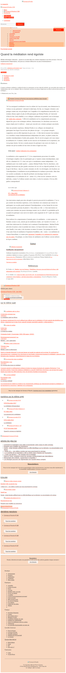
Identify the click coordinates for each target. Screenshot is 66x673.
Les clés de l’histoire (13, 601)
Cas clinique (11, 602)
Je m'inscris (33, 562)
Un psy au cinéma (12, 593)
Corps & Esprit (12, 598)
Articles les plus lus (9, 441)
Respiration (7, 80)
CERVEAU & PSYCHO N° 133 (14, 68)
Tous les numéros (10, 521)
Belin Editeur (11, 642)
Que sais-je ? (11, 647)
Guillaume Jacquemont (6, 63)
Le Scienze (11, 637)
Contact (10, 614)
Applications (11, 577)
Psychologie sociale (6, 49)
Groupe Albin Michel (10, 639)
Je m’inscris (33, 472)
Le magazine (16, 32)
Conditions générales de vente (15, 619)
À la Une (4, 477)
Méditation (6, 78)
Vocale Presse (11, 654)
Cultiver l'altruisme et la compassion (26, 151)
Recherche (7, 13)
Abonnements (11, 573)
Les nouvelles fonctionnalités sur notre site (18, 625)
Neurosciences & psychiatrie (17, 41)
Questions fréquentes (13, 612)
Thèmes (10, 605)
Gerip (9, 644)
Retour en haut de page (6, 506)
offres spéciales (9, 16)
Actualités (6, 77)
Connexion (7, 20)
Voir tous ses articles (11, 262)
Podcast (11, 46)
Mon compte (11, 580)
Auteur (33, 244)
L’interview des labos (13, 604)
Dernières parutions (9, 512)
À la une (10, 590)
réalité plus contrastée (15, 119)
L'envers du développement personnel (17, 596)
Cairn (9, 653)
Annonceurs (11, 623)
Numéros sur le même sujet (12, 397)
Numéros (10, 575)
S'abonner (4, 72)
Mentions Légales (12, 617)
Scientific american (13, 634)
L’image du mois (12, 587)
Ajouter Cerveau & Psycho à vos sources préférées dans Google (28, 98)
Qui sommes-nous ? (13, 616)
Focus (9, 588)
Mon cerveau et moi (13, 599)
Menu (5, 10)
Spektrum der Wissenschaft (15, 635)
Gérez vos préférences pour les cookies (18, 622)
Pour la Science (12, 630)
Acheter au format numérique (13, 297)
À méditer (10, 595)
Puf (9, 645)
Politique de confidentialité (14, 620)
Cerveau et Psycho (12, 632)
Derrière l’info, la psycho (14, 591)
